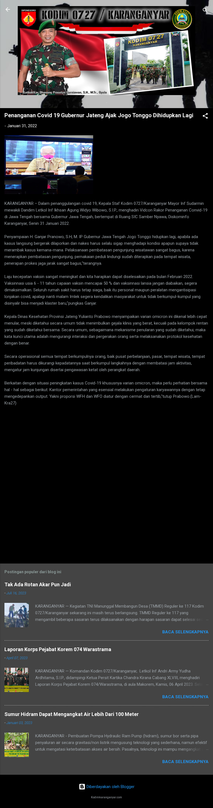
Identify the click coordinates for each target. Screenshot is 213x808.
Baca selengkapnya (185, 631)
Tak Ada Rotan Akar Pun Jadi (37, 584)
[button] (205, 117)
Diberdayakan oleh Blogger (110, 786)
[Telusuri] (205, 11)
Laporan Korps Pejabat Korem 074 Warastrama (57, 649)
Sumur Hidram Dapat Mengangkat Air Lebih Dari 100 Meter (71, 714)
